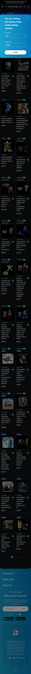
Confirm (15, 52)
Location (8, 32)
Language (8, 42)
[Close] (27, 17)
